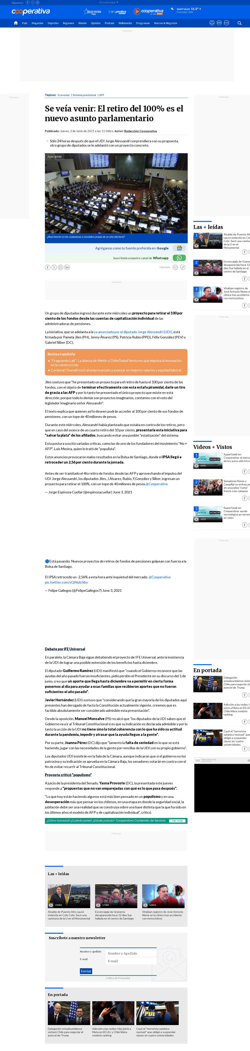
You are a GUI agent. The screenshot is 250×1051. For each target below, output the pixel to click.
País (24, 23)
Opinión (95, 23)
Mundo (82, 23)
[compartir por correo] (175, 267)
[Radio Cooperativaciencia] (117, 12)
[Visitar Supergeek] (226, 26)
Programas (143, 23)
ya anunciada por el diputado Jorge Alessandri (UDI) (133, 332)
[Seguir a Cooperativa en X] (33, 2)
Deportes (53, 23)
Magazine (37, 23)
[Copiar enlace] (183, 267)
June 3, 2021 (122, 492)
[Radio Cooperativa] (148, 12)
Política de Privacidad (118, 978)
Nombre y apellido (90, 951)
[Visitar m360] (219, 26)
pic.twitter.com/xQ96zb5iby (66, 582)
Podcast (109, 23)
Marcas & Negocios (165, 23)
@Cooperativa (157, 484)
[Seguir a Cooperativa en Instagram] (37, 2)
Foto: (51, 156)
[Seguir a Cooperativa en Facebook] (28, 2)
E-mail (84, 959)
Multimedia (125, 23)
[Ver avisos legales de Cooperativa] (212, 26)
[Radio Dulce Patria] (92, 11)
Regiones (68, 23)
